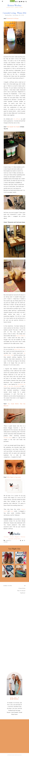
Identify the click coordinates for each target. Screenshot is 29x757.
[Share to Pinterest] (24, 540)
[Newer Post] (12, 585)
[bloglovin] (24, 1)
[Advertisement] (14, 735)
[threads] (22, 1)
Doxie (11, 511)
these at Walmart (20, 335)
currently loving (7, 541)
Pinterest (6, 536)
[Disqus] (14, 648)
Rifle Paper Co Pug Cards (14, 477)
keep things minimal (19, 349)
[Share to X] (22, 540)
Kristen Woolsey (14, 5)
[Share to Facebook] (20, 540)
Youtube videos (8, 437)
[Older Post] (23, 585)
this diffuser (16, 119)
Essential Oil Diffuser (13, 18)
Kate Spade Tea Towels (13, 126)
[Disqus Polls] (14, 612)
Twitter (12, 536)
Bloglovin (17, 536)
